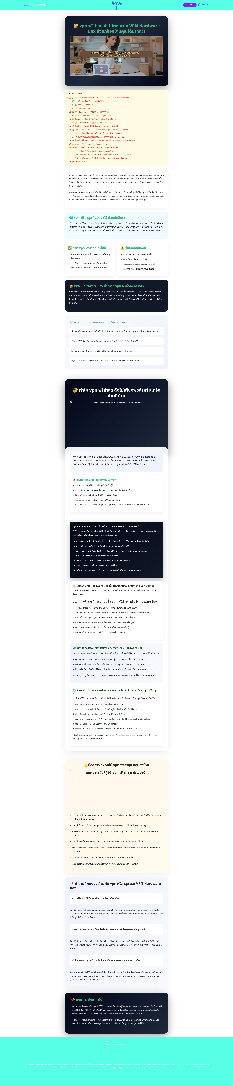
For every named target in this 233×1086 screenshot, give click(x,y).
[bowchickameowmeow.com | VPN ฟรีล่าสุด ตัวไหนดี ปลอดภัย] (116, 5)
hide (79, 93)
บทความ (33, 5)
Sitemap (41, 5)
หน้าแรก (26, 5)
